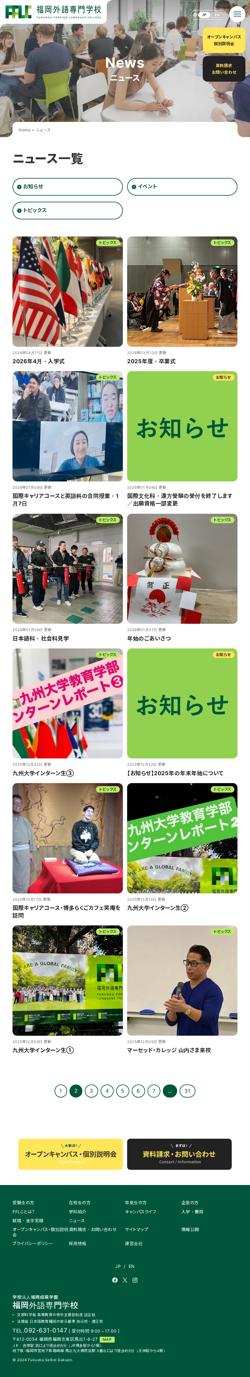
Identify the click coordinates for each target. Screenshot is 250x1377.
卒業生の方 (136, 1202)
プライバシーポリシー (32, 1243)
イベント (147, 186)
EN (217, 14)
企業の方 (190, 1202)
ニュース (77, 1220)
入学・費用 (192, 1211)
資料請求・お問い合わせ (93, 1229)
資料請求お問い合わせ (224, 69)
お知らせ (33, 186)
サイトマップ (136, 1229)
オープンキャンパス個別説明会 (224, 40)
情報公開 (190, 1229)
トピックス (35, 210)
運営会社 (134, 1243)
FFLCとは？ (23, 1211)
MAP (107, 1339)
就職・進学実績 (28, 1220)
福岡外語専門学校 (45, 1302)
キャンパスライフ (140, 1211)
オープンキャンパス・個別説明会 (40, 1232)
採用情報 (78, 1243)
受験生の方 (23, 1202)
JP (204, 14)
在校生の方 (80, 1202)
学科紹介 (78, 1211)
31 (187, 1091)
